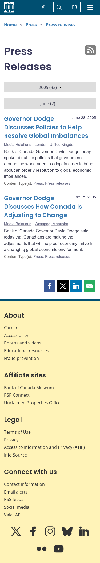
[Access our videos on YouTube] (59, 553)
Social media (16, 507)
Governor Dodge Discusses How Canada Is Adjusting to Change (43, 206)
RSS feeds (13, 499)
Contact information (24, 484)
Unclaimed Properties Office (32, 403)
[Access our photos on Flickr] (42, 553)
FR (74, 7)
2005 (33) (48, 87)
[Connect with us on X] (16, 535)
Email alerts (15, 492)
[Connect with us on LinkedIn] (84, 535)
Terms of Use (17, 432)
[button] (49, 286)
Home (10, 25)
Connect (17, 395)
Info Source (15, 455)
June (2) (47, 103)
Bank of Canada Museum (29, 388)
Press (31, 25)
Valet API (13, 515)
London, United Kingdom (56, 144)
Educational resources (26, 351)
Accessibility (16, 335)
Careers (12, 328)
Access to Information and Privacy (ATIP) (44, 447)
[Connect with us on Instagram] (50, 535)
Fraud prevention (21, 358)
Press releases (60, 25)
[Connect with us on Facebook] (33, 535)
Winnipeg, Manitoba (51, 223)
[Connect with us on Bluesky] (67, 535)
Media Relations (17, 144)
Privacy (11, 440)
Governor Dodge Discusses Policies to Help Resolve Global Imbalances (46, 127)
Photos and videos (22, 343)
